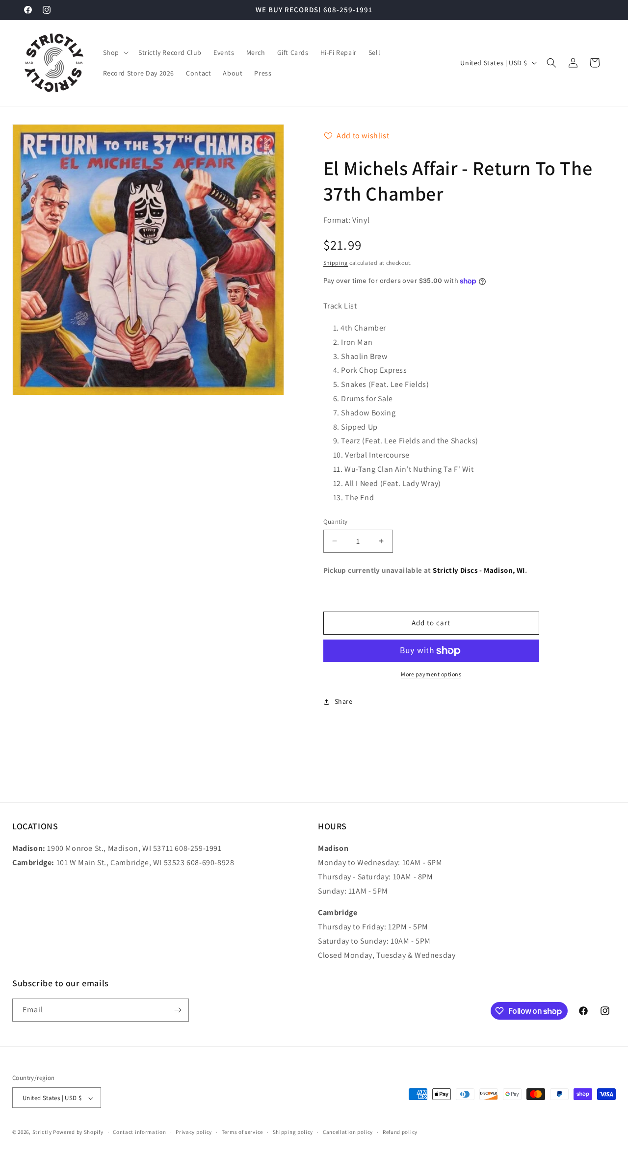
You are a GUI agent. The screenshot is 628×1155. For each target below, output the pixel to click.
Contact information (139, 1132)
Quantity (335, 521)
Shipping (335, 262)
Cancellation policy (348, 1132)
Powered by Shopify (78, 1132)
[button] (114, 52)
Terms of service (242, 1132)
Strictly (42, 1132)
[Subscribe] (177, 1010)
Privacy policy (194, 1132)
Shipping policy (293, 1132)
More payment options (431, 674)
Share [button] (344, 701)
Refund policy (400, 1132)
